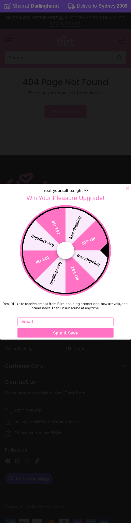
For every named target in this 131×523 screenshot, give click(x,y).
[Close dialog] (127, 188)
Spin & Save (65, 332)
